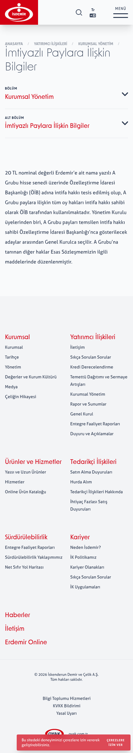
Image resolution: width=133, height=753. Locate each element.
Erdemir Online (26, 643)
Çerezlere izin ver (116, 742)
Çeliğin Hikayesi (20, 396)
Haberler (17, 615)
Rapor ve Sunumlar (88, 404)
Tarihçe (12, 357)
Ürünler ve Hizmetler (33, 462)
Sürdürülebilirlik (26, 538)
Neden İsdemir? (85, 547)
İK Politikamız (83, 557)
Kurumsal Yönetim (96, 43)
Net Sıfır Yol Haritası (24, 567)
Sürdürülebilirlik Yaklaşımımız (33, 557)
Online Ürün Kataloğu (25, 491)
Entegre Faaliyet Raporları (95, 424)
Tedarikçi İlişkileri (93, 462)
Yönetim (13, 367)
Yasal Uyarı (66, 713)
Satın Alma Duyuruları (91, 472)
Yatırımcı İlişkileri (51, 43)
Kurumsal (17, 337)
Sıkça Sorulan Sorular (90, 357)
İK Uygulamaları (85, 587)
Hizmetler (14, 482)
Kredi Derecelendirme (91, 367)
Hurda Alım (81, 482)
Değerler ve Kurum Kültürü (31, 377)
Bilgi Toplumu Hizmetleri (67, 698)
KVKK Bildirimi (66, 706)
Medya (11, 386)
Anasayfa (14, 43)
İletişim (77, 347)
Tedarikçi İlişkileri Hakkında (96, 491)
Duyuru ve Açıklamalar (92, 433)
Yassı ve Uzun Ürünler (25, 472)
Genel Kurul (81, 414)
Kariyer (80, 538)
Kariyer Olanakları (87, 567)
